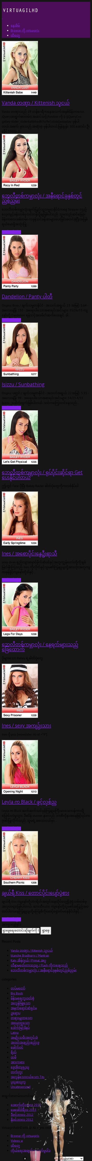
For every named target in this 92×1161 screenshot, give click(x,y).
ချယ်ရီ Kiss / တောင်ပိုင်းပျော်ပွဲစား (35, 893)
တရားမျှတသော (21, 1018)
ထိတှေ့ (15, 1146)
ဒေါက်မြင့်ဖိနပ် (20, 1028)
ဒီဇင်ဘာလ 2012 (22, 1115)
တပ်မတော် (18, 988)
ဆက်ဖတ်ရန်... (11, 320)
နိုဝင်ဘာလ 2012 (22, 1120)
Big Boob (17, 993)
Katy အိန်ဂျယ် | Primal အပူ (28, 960)
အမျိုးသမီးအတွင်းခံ (24, 1038)
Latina (15, 1033)
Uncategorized (20, 1087)
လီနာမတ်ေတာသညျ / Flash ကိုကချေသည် (39, 965)
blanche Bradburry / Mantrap (30, 955)
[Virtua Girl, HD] (20, 17)
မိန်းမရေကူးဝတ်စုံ (22, 998)
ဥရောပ (15, 1013)
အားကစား (18, 1062)
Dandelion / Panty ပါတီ (27, 296)
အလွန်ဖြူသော (20, 1003)
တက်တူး (17, 1072)
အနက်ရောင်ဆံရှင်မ (24, 1008)
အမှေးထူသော (20, 1023)
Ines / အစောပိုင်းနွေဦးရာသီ (29, 553)
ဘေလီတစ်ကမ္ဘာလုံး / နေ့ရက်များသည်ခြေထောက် (40, 646)
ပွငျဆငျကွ (18, 1082)
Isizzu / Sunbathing (23, 384)
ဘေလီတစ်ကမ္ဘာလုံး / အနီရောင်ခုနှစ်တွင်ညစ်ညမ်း (42, 198)
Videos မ (17, 1141)
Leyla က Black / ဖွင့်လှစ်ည (29, 802)
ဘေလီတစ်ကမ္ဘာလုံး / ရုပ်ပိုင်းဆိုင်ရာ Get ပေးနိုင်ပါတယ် (42, 474)
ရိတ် (14, 1052)
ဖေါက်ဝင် (17, 1047)
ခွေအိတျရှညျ (20, 1067)
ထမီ (13, 1057)
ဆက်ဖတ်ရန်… (11, 232)
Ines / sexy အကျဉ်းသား (26, 725)
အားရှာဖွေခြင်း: (11, 924)
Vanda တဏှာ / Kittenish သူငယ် (36, 103)
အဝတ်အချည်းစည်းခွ (25, 1042)
